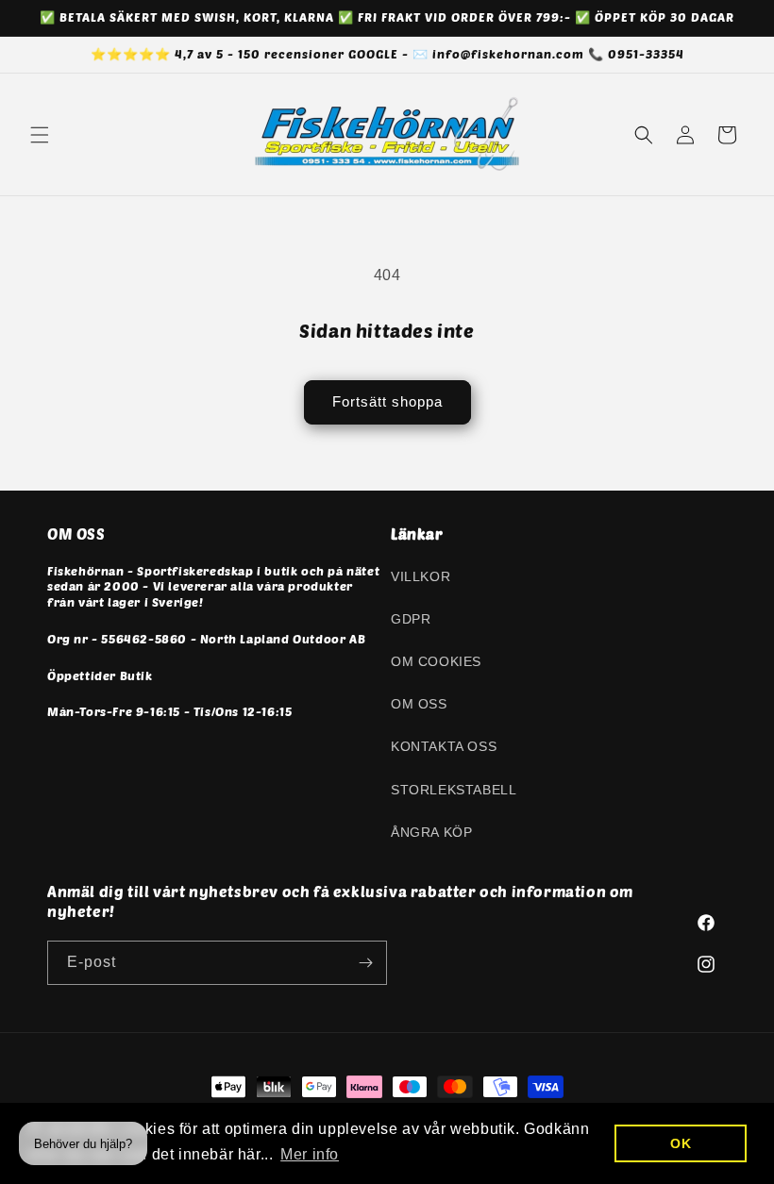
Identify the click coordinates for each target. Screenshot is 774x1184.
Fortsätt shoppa (387, 401)
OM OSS (419, 703)
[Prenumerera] (365, 963)
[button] (39, 135)
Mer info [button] (309, 1154)
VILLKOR (420, 576)
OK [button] (680, 1143)
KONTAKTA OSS (443, 746)
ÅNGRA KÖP (431, 832)
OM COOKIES (436, 661)
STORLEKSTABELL (453, 789)
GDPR (410, 618)
